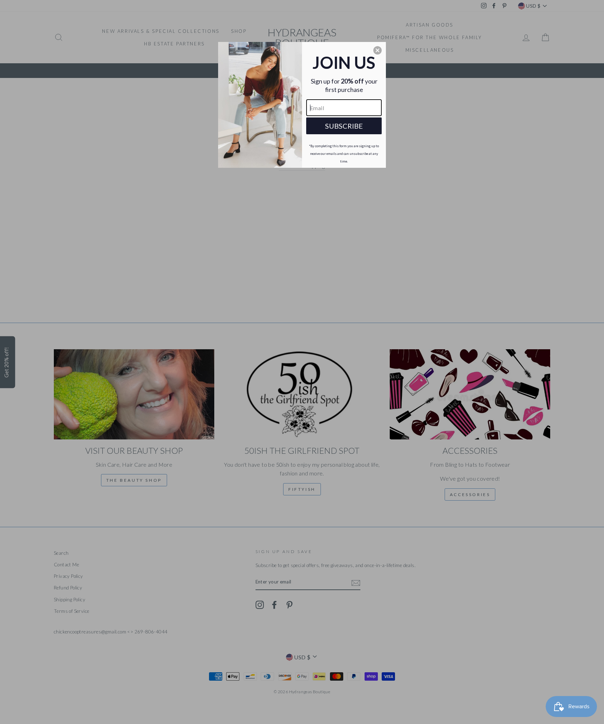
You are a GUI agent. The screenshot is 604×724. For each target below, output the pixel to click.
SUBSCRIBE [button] (344, 126)
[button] (377, 50)
